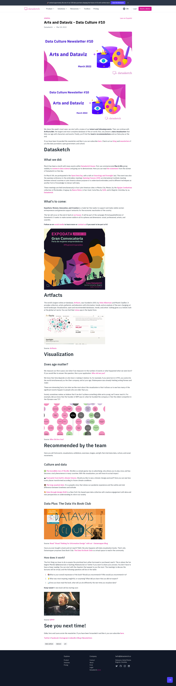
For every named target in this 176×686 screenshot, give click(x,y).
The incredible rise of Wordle (57, 471)
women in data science (61, 169)
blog (115, 141)
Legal (91, 667)
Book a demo (145, 9)
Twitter (47, 638)
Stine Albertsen (105, 303)
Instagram (64, 638)
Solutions (67, 663)
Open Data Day (77, 176)
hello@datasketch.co (123, 656)
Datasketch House (88, 166)
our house (77, 215)
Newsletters (87, 638)
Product (66, 660)
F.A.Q (91, 665)
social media (59, 224)
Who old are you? (98, 373)
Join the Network (118, 3)
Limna (77, 310)
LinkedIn (72, 638)
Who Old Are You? (57, 439)
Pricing (96, 9)
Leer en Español (126, 18)
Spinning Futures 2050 (91, 178)
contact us (82, 224)
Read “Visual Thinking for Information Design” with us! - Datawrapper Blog (79, 543)
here (100, 141)
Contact (92, 660)
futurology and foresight (103, 176)
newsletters (125, 141)
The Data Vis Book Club (83, 550)
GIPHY (52, 620)
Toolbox (87, 9)
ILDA (104, 190)
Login (135, 9)
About (92, 663)
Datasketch (48, 192)
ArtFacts (76, 303)
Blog (79, 638)
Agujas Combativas (124, 188)
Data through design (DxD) (56, 492)
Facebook (55, 638)
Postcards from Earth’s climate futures (61, 478)
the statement (112, 169)
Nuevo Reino (77, 190)
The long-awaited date (55, 485)
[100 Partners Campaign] (170, 680)
